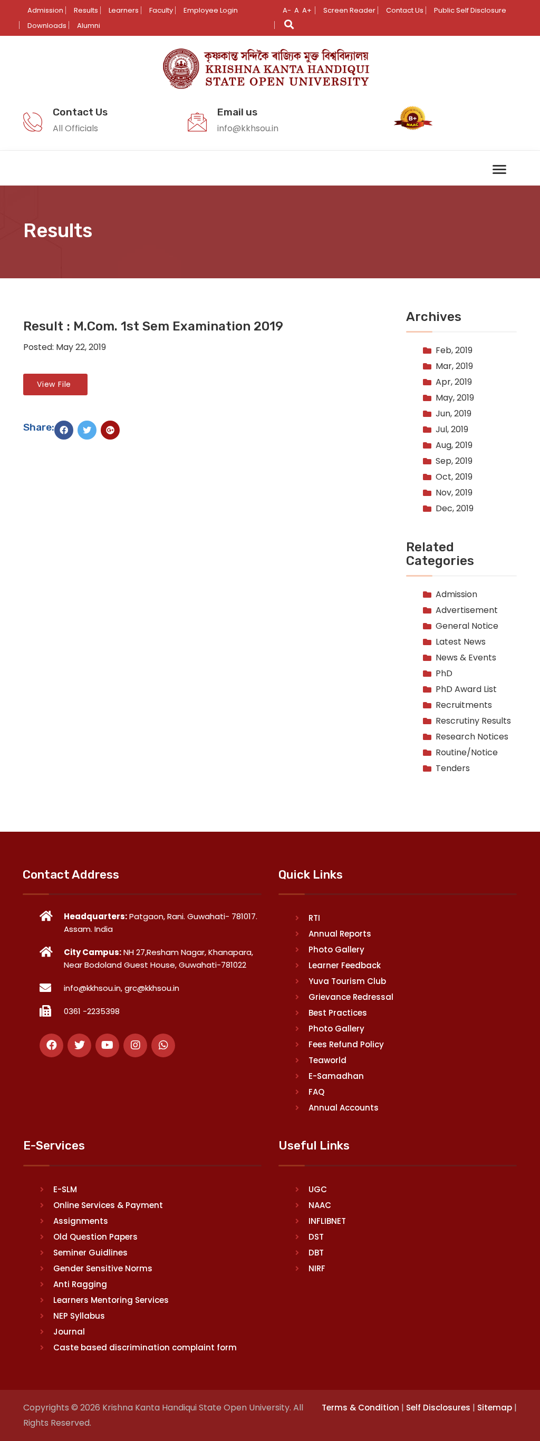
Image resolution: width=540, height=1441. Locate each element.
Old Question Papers (95, 1236)
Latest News (461, 642)
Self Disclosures (438, 1407)
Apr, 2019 (454, 382)
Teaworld (327, 1060)
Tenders (453, 768)
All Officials (75, 128)
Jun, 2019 (453, 413)
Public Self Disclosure (470, 10)
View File (55, 384)
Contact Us (404, 10)
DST (316, 1236)
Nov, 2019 (454, 492)
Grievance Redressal (350, 996)
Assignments (80, 1220)
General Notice (467, 626)
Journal (69, 1331)
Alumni (88, 26)
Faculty (161, 10)
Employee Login (211, 10)
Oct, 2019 (454, 477)
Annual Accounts (343, 1107)
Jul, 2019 (452, 429)
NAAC (319, 1205)
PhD (444, 673)
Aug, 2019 (454, 445)
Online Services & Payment (108, 1205)
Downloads (46, 26)
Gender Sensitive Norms (102, 1268)
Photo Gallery (336, 949)
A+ (307, 10)
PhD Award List (466, 689)
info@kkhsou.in (247, 128)
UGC (317, 1189)
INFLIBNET (327, 1220)
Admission (45, 10)
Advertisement (467, 610)
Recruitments (464, 705)
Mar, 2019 (454, 366)
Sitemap (494, 1407)
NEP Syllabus (79, 1315)
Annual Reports (339, 933)
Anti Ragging (80, 1284)
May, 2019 (455, 398)
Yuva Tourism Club (347, 981)
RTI (314, 917)
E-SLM (65, 1189)
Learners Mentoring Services (111, 1300)
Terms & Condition (360, 1407)
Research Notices (472, 737)
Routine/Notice (467, 752)
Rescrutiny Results (473, 721)
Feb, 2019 (454, 350)
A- (287, 10)
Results (86, 10)
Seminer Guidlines (90, 1252)
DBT (316, 1252)
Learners (124, 10)
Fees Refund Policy (346, 1044)
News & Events (466, 657)
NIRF (316, 1268)
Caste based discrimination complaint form (145, 1347)
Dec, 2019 (455, 508)
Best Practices (337, 1012)
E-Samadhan (336, 1076)
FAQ (316, 1091)
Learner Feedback (344, 965)
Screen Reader (349, 10)
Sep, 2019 (454, 461)
